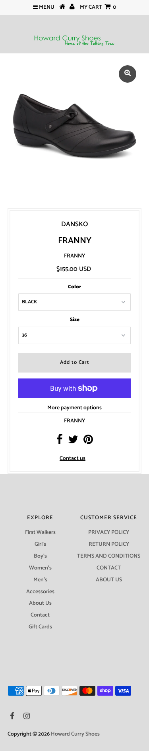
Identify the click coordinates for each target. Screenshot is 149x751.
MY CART (98, 7)
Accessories (40, 591)
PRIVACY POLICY (108, 532)
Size (74, 320)
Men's (40, 580)
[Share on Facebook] (59, 441)
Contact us (72, 458)
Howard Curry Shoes (75, 734)
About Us (40, 603)
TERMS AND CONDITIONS (108, 556)
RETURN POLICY (109, 544)
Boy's (40, 556)
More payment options (74, 408)
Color (74, 287)
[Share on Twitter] (73, 441)
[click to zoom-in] (127, 74)
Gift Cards (40, 627)
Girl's (40, 544)
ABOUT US (109, 580)
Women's (40, 568)
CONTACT (109, 568)
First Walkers (40, 532)
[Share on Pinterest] (88, 441)
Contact (40, 615)
